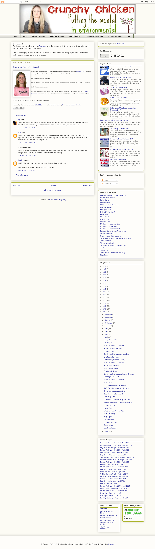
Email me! (120, 44)
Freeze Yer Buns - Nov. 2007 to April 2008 (115, 486)
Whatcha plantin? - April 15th (114, 380)
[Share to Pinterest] (23, 108)
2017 (105, 283)
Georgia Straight (106, 207)
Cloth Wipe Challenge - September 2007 (114, 491)
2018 (105, 280)
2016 (105, 286)
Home (53, 186)
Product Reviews (38, 36)
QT (19, 120)
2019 (105, 278)
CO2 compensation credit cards (115, 385)
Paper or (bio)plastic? (111, 365)
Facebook (42, 46)
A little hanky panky (111, 368)
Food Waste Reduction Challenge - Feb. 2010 (116, 445)
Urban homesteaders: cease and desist (114, 120)
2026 (105, 266)
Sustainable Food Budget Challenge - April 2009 (117, 457)
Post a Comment (22, 175)
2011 (105, 300)
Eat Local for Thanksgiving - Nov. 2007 (114, 488)
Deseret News (105, 202)
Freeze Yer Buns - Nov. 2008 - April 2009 (114, 462)
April (106, 337)
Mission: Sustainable (115, 36)
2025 (105, 269)
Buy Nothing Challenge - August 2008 (113, 469)
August (107, 326)
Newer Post (18, 186)
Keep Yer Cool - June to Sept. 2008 (112, 472)
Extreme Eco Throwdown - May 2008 (113, 479)
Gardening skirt (109, 397)
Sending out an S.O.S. (112, 377)
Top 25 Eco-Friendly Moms (109, 248)
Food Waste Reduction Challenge (122, 149)
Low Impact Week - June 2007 (111, 496)
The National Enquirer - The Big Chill (113, 245)
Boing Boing (104, 200)
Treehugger (104, 250)
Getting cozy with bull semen (120, 77)
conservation (56, 105)
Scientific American (107, 233)
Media (25, 36)
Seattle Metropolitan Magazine (111, 236)
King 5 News (104, 217)
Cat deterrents (109, 419)
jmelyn (20, 160)
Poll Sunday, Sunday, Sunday (114, 360)
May (106, 334)
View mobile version (52, 190)
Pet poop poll (108, 343)
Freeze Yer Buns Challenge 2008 (121, 139)
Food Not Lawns (106, 518)
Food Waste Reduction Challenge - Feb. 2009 (116, 460)
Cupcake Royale (80, 71)
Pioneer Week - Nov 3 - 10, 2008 (111, 464)
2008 (105, 309)
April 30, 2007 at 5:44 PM (27, 155)
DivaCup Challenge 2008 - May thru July (114, 476)
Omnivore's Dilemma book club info (116, 354)
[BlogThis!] (16, 108)
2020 (105, 275)
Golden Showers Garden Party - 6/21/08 (114, 474)
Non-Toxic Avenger (57, 36)
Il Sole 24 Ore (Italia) (107, 212)
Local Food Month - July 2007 (110, 493)
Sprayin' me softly (110, 340)
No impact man (109, 405)
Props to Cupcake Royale (113, 348)
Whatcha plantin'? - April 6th (114, 411)
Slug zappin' (108, 417)
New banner (108, 382)
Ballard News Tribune (107, 198)
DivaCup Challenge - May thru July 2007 (114, 498)
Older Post (87, 186)
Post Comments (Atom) (57, 200)
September (109, 323)
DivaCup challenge (110, 371)
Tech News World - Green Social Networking (115, 238)
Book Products (74, 36)
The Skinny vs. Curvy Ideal (119, 129)
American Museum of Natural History (113, 195)
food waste (66, 105)
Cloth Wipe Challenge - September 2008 (114, 467)
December (108, 314)
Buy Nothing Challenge (118, 159)
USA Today (104, 255)
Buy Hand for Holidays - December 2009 (114, 448)
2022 (105, 272)
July (106, 329)
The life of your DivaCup (118, 87)
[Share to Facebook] (21, 108)
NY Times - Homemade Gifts (110, 229)
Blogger (111, 544)
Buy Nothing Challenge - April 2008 (112, 481)
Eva (19, 132)
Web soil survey (109, 414)
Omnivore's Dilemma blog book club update (119, 374)
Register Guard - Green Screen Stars (113, 231)
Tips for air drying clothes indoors (122, 67)
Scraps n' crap (109, 351)
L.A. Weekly (104, 219)
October (108, 320)
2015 (105, 289)
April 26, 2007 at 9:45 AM (27, 143)
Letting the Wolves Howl (94, 36)
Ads (129, 36)
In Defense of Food (107, 520)
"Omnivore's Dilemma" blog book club (117, 400)
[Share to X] (18, 108)
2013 (105, 295)
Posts (105, 180)
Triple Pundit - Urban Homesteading (112, 253)
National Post (105, 222)
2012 (105, 297)
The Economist (105, 241)
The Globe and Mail (107, 243)
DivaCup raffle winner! (111, 357)
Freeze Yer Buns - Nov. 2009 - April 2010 (114, 450)
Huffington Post (105, 210)
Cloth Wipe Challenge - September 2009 (114, 452)
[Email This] (14, 108)
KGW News (104, 214)
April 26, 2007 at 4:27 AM (27, 128)
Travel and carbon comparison (114, 391)
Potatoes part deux (110, 422)
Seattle (78, 105)
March (107, 431)
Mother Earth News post (118, 98)
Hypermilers (108, 408)
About (16, 36)
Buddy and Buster (110, 428)
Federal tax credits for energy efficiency (118, 402)
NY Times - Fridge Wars (108, 226)
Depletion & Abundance (108, 515)
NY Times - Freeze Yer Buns (110, 224)
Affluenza (103, 509)
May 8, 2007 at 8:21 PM (26, 171)
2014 (105, 292)
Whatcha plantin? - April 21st (114, 362)
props (73, 105)
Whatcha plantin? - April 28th (114, 345)
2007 (105, 312)
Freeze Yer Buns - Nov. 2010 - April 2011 (114, 443)
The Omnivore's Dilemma (105, 528)
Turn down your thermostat (113, 394)
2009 (105, 306)
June (106, 331)
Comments (107, 184)
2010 (105, 303)
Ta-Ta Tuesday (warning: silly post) (116, 388)
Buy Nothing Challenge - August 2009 (113, 455)
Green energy (108, 425)
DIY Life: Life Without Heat (109, 205)
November (108, 317)
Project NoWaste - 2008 (108, 483)
